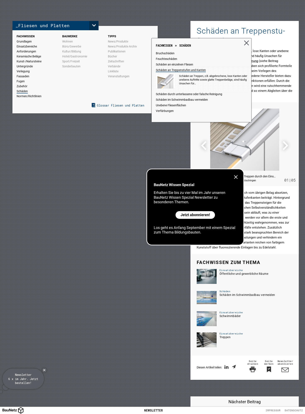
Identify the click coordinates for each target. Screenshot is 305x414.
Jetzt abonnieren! (195, 215)
